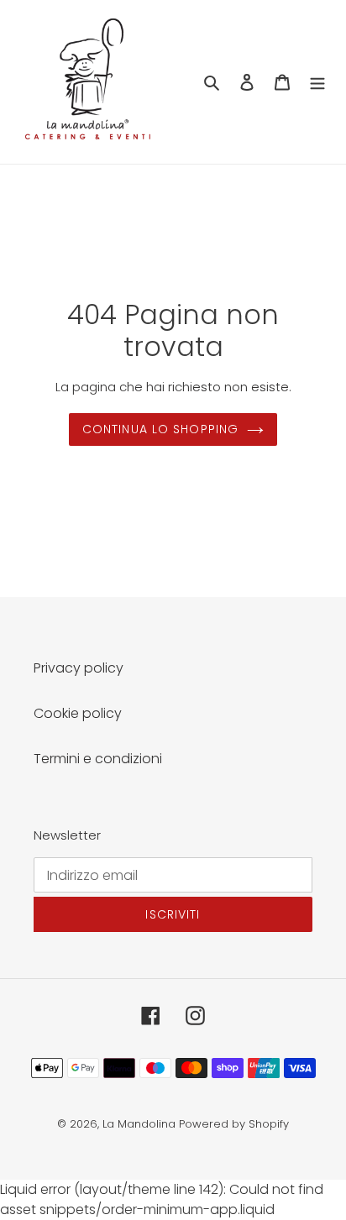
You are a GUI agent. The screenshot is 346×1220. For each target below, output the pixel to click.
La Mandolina (139, 1124)
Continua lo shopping (160, 429)
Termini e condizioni (98, 758)
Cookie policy (78, 713)
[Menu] (317, 82)
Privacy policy (78, 668)
